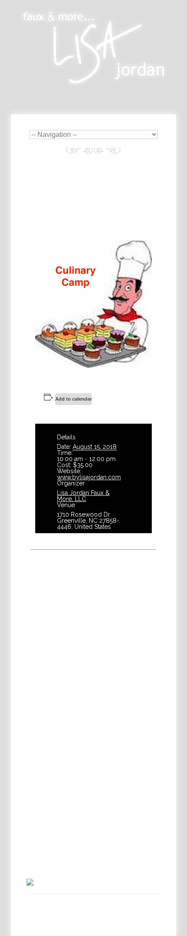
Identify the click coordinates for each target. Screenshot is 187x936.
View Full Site (93, 922)
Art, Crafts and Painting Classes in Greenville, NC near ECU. (102, 906)
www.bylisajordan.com (89, 477)
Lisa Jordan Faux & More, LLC (83, 495)
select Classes (72, 721)
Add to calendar (73, 399)
